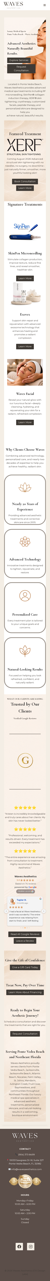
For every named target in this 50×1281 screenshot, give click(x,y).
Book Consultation (25, 181)
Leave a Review (25, 940)
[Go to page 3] (27, 927)
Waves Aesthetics (25, 876)
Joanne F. (22, 900)
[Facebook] (19, 1246)
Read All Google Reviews (25, 934)
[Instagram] (30, 1246)
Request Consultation (21, 68)
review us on (24, 891)
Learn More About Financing (25, 992)
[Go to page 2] (25, 927)
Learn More (25, 188)
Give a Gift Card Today (25, 967)
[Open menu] (44, 5)
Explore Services (18, 60)
